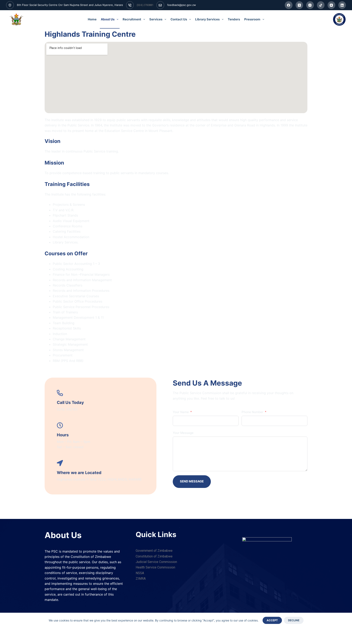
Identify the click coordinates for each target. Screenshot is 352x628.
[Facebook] (289, 5)
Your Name (181, 412)
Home (92, 19)
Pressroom (252, 19)
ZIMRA (141, 578)
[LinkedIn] (342, 5)
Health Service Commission (155, 567)
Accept (272, 620)
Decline (293, 620)
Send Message (192, 481)
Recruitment (132, 19)
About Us (107, 19)
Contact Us (178, 19)
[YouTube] (331, 5)
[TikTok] (321, 5)
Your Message (183, 433)
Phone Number (252, 412)
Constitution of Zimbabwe (154, 556)
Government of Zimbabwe (154, 551)
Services (155, 19)
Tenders (234, 19)
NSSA (140, 573)
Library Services (207, 19)
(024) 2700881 (145, 5)
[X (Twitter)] (299, 5)
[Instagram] (310, 5)
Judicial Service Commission (156, 562)
